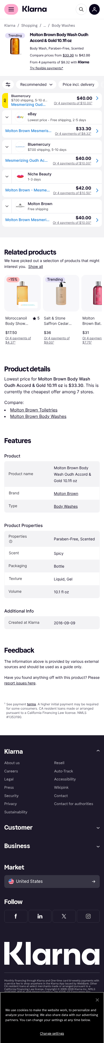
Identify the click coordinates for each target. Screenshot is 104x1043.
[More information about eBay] (7, 117)
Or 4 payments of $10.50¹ (72, 193)
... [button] (44, 26)
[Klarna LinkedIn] (40, 916)
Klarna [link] (9, 26)
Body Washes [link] (63, 26)
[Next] (92, 308)
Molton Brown (66, 493)
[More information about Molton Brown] (7, 206)
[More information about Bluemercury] (7, 147)
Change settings (52, 1034)
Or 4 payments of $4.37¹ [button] (18, 340)
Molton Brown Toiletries (34, 410)
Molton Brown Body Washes (38, 416)
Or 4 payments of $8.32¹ (73, 134)
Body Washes (66, 506)
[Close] (97, 1000)
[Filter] (8, 84)
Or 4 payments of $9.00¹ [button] (57, 340)
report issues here (19, 683)
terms (31, 704)
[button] (16, 44)
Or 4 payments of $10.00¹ (73, 103)
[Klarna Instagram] (88, 916)
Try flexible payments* (46, 68)
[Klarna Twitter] (64, 916)
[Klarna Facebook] (15, 916)
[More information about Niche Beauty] (7, 176)
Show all (35, 266)
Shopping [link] (29, 26)
